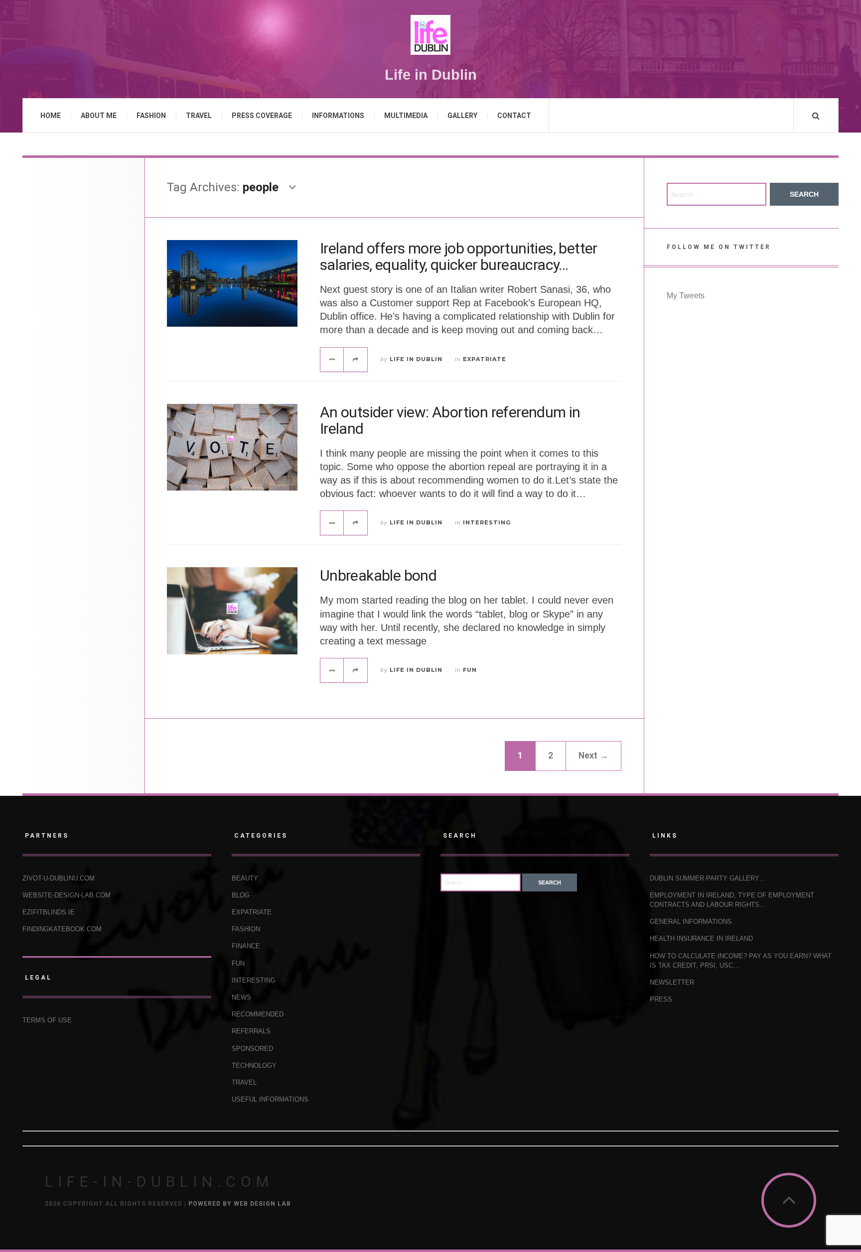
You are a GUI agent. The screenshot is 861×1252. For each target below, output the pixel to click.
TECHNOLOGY (254, 1065)
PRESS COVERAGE (262, 116)
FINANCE (246, 946)
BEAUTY (245, 878)
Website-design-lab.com (66, 895)
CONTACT (514, 116)
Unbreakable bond (378, 575)
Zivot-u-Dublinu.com (58, 878)
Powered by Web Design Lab (239, 1203)
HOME (50, 116)
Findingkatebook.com (62, 929)
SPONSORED (252, 1048)
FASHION (151, 116)
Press (661, 999)
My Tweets (686, 295)
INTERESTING (487, 522)
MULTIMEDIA (406, 116)
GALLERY (462, 116)
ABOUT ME (99, 116)
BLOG (241, 895)
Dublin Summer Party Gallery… (708, 878)
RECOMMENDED (258, 1014)
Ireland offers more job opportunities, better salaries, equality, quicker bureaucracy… (458, 256)
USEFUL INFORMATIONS (270, 1099)
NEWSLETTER (672, 982)
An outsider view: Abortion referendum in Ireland (450, 420)
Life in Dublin (416, 359)
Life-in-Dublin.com (159, 1181)
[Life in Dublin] (430, 35)
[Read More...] (332, 360)
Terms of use (47, 1020)
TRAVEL (199, 116)
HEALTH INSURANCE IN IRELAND (701, 938)
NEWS (241, 997)
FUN (470, 669)
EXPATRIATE (484, 359)
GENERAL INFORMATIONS (691, 921)
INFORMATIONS (338, 116)
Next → (593, 755)
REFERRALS (251, 1031)
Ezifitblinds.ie (48, 912)
